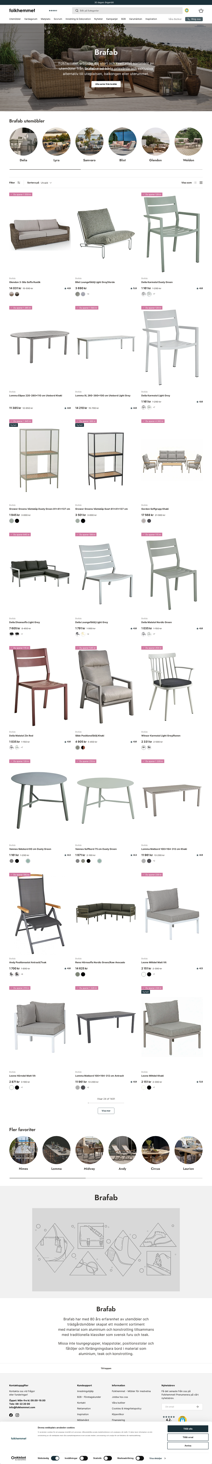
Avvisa (188, 1445)
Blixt (122, 160)
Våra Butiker (175, 19)
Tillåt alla (187, 1429)
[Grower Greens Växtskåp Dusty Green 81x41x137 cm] (40, 460)
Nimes (23, 1168)
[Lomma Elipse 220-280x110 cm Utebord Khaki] (40, 347)
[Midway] (89, 1150)
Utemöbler (15, 18)
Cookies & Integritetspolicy (126, 1408)
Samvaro (89, 160)
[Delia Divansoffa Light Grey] (40, 574)
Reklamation (84, 1408)
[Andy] (122, 1150)
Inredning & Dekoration (78, 18)
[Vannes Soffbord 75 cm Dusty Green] (106, 800)
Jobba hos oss (120, 1396)
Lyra (56, 160)
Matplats (45, 18)
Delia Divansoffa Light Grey (24, 622)
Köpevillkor (118, 1414)
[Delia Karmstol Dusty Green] (172, 233)
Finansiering (118, 1420)
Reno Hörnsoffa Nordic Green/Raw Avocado (100, 962)
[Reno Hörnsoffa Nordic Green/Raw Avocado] (106, 914)
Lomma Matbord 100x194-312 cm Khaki (164, 849)
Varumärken (135, 18)
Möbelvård (83, 1420)
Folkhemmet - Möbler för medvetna (131, 1391)
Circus (155, 1168)
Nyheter (98, 18)
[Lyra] (56, 142)
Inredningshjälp (85, 1391)
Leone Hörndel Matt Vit (22, 1075)
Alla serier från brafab (106, 84)
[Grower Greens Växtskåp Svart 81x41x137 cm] (106, 460)
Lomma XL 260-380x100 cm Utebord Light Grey (102, 395)
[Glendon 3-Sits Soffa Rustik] (40, 233)
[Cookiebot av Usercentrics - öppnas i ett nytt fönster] (18, 1458)
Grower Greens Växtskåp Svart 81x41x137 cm (101, 508)
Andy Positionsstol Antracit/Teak (27, 962)
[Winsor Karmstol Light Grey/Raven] (172, 687)
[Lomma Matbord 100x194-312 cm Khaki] (172, 800)
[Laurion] (189, 1150)
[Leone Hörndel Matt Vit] (40, 1027)
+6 (22, 974)
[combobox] (127, 10)
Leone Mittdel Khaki (152, 1075)
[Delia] (23, 142)
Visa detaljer (155, 1458)
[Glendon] (155, 142)
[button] (61, 10)
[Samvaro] (89, 142)
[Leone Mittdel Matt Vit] (172, 914)
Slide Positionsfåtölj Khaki (89, 735)
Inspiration (151, 18)
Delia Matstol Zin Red (21, 735)
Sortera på (33, 182)
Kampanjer (112, 18)
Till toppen (106, 1368)
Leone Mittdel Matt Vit (153, 962)
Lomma (56, 1168)
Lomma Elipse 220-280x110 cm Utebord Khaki (35, 395)
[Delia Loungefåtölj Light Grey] (106, 574)
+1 (22, 634)
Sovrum (58, 18)
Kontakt (81, 1402)
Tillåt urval (188, 1437)
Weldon (188, 160)
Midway (89, 1168)
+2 (88, 634)
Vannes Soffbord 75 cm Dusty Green (96, 849)
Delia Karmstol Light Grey (155, 395)
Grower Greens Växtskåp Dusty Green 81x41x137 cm (39, 508)
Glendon (155, 160)
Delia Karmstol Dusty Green (157, 282)
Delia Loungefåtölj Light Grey (91, 622)
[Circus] (155, 1150)
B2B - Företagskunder (89, 1396)
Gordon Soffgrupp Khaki (155, 508)
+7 (154, 294)
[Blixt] (122, 142)
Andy (122, 1168)
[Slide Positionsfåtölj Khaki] (106, 687)
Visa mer (106, 1110)
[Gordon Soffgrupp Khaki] (172, 460)
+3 (88, 294)
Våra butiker (118, 1402)
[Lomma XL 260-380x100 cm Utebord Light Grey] (106, 347)
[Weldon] (189, 142)
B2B (123, 18)
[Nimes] (23, 1150)
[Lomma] (56, 1150)
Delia (23, 160)
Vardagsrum (30, 18)
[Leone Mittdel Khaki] (172, 1027)
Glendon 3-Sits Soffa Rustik (24, 282)
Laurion (188, 1168)
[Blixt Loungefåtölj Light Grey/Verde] (106, 233)
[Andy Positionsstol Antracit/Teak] (40, 914)
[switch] (84, 1458)
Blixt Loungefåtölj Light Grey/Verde (95, 282)
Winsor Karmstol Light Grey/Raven (160, 735)
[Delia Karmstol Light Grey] (172, 347)
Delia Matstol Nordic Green (156, 622)
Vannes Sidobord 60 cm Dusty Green (30, 849)
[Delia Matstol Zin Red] (40, 687)
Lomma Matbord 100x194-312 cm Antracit (99, 1075)
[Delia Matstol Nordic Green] (172, 574)
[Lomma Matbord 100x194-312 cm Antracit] (106, 1027)
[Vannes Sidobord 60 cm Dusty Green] (40, 800)
